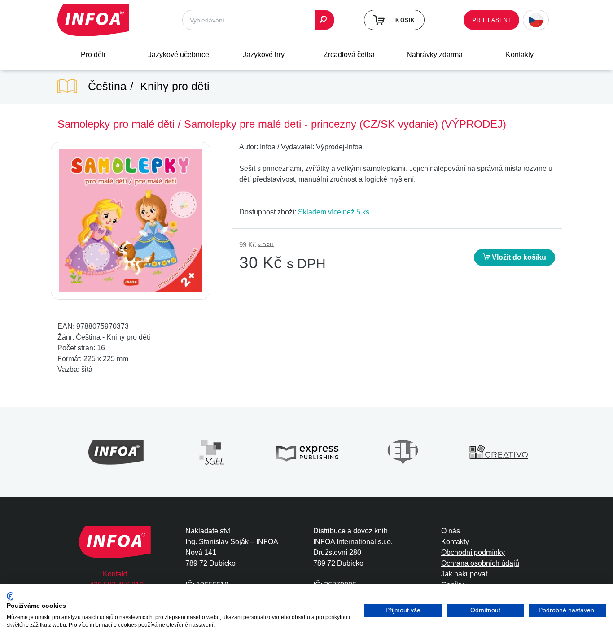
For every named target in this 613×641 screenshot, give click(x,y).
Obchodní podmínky (473, 552)
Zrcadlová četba (349, 54)
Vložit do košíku (518, 257)
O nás (450, 531)
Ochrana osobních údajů (480, 563)
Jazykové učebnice (178, 54)
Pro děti (93, 54)
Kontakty (520, 54)
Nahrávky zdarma (435, 54)
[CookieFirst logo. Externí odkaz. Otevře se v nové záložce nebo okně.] (10, 596)
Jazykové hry (264, 54)
